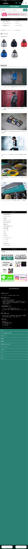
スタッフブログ (19, 25)
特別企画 (5, 224)
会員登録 (2, 338)
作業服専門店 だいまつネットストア (8, 30)
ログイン (2, 355)
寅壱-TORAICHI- (6, 21)
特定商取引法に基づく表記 (5, 344)
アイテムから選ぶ (7, 547)
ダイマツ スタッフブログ (6, 327)
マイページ (3, 352)
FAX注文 (2, 358)
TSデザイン (18, 21)
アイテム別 (6, 230)
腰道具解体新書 (7, 214)
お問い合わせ (3, 335)
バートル (17, 23)
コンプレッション (7, 216)
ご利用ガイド (3, 349)
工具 (4, 231)
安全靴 (5, 218)
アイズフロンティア (7, 23)
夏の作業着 (6, 228)
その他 (5, 233)
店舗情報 (2, 341)
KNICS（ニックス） (8, 220)
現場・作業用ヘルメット (9, 226)
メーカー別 (6, 239)
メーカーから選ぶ (21, 547)
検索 (25, 10)
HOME (2, 330)
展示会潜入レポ (6, 25)
